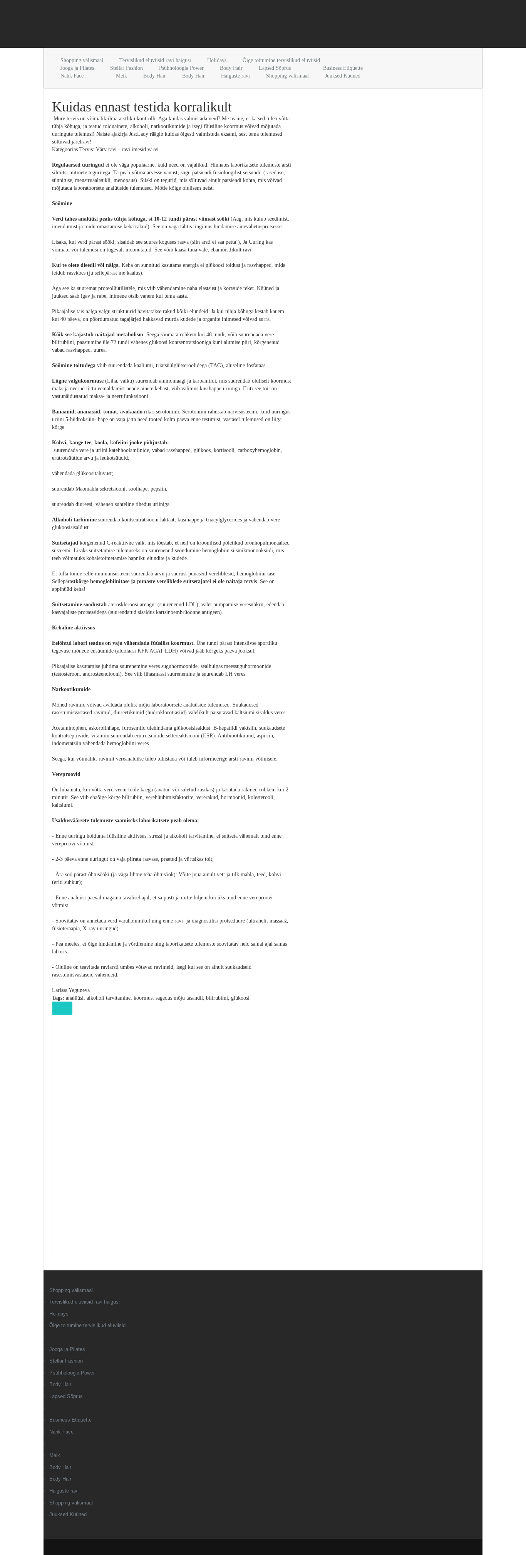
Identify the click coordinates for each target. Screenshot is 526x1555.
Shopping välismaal (81, 60)
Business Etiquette (343, 68)
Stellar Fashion (126, 68)
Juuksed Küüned (342, 76)
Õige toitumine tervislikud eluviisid (281, 60)
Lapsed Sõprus (275, 68)
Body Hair (231, 68)
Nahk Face (72, 76)
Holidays (216, 60)
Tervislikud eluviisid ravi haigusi (155, 60)
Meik (121, 76)
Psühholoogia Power (181, 68)
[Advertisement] (134, 25)
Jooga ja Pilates (77, 68)
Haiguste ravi (235, 76)
